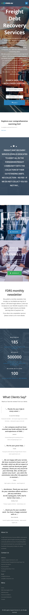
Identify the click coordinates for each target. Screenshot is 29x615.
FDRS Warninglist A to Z (7, 590)
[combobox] (16, 96)
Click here (3, 130)
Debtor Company (10, 87)
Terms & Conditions (6, 594)
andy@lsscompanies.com (7, 578)
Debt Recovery (4, 592)
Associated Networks (6, 597)
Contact (3, 599)
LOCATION (8, 94)
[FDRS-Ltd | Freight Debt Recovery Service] (8, 3)
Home (2, 587)
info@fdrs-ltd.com (5, 576)
